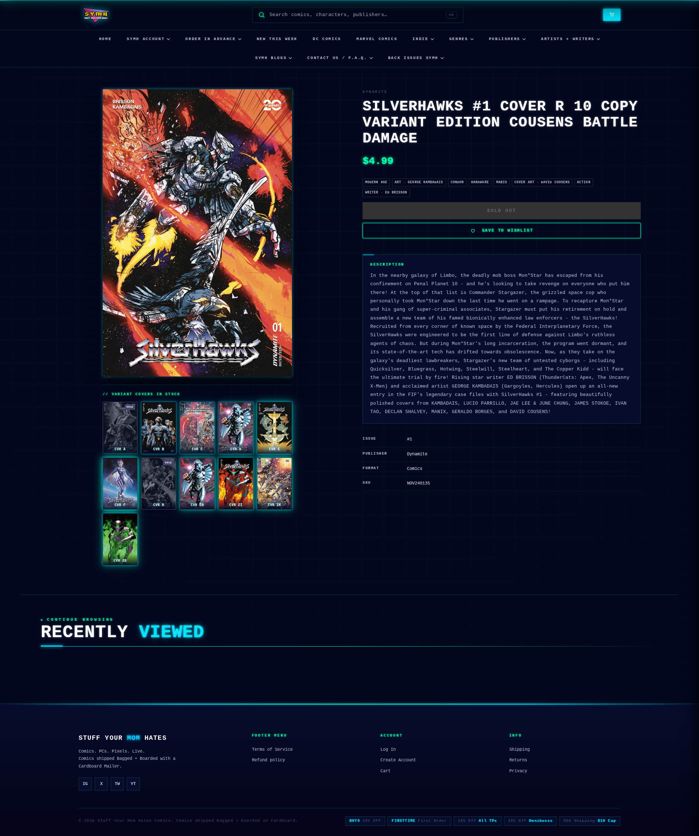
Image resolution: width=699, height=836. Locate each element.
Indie (420, 39)
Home (105, 39)
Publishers (505, 39)
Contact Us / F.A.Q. (337, 58)
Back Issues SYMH (413, 58)
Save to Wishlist (507, 230)
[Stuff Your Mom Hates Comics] (95, 14)
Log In (388, 749)
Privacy (518, 771)
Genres (458, 39)
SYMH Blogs (271, 58)
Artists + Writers (568, 39)
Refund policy (268, 760)
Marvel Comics (376, 39)
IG (85, 783)
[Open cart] (611, 15)
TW (117, 783)
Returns (518, 760)
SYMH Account (146, 39)
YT (133, 783)
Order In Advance (210, 39)
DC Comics (327, 39)
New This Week (277, 39)
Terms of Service (272, 749)
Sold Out (501, 210)
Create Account (398, 760)
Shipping (519, 749)
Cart (385, 771)
